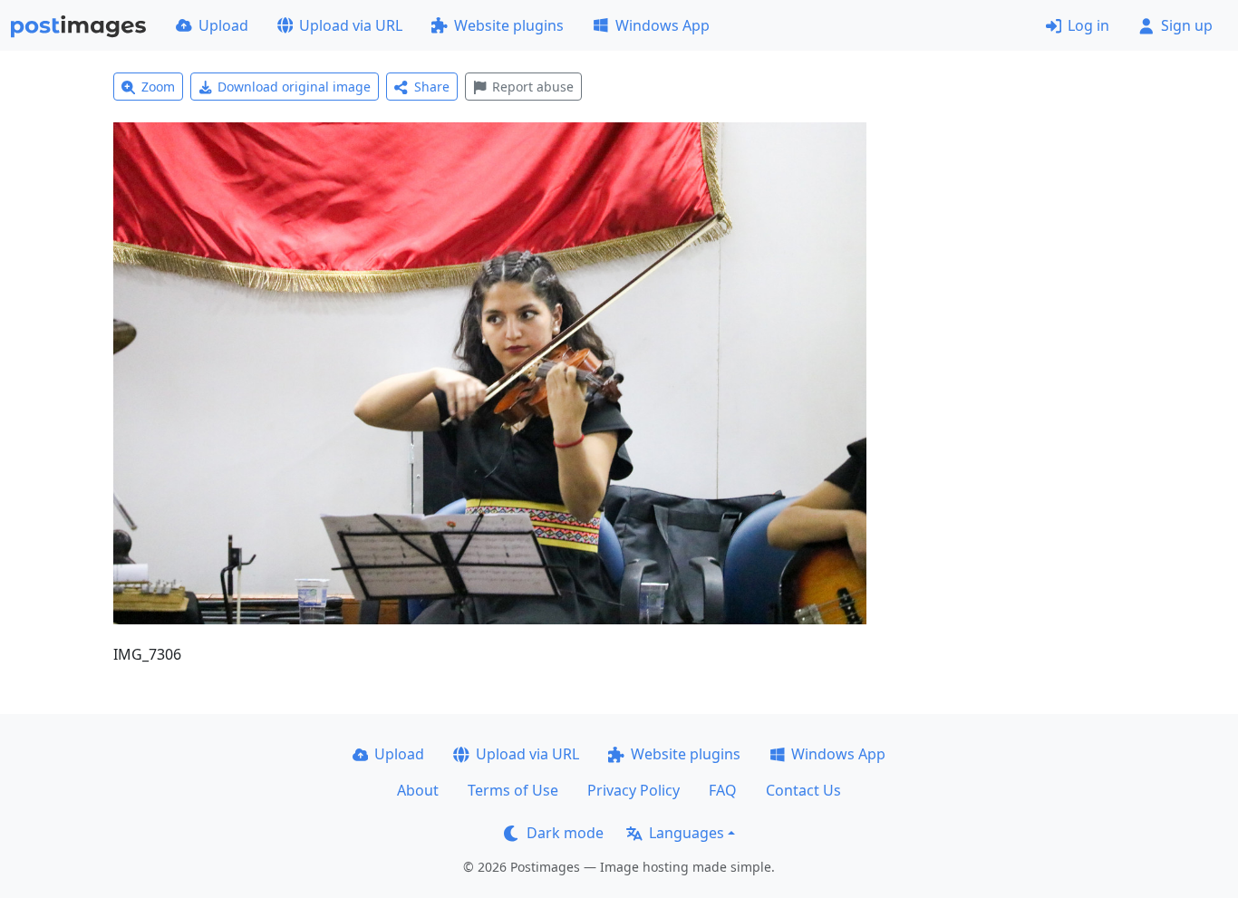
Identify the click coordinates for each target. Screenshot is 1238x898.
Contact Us (803, 790)
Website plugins (509, 25)
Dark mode (565, 833)
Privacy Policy (633, 790)
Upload (223, 25)
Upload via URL (350, 25)
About (418, 790)
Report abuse (533, 86)
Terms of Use (513, 790)
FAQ (723, 790)
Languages (686, 833)
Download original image (294, 86)
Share (432, 86)
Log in (1088, 25)
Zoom (158, 86)
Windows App (662, 25)
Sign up (1187, 25)
